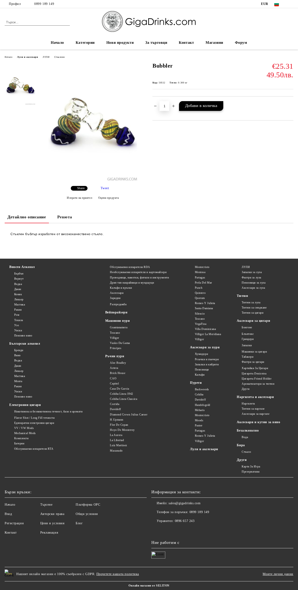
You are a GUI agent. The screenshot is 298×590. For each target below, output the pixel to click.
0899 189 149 (44, 4)
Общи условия (87, 514)
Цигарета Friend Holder (256, 378)
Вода (245, 437)
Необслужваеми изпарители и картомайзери (138, 272)
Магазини (214, 43)
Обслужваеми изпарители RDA (130, 267)
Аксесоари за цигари (253, 320)
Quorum (200, 298)
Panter (199, 425)
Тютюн (242, 296)
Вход (8, 514)
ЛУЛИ (46, 57)
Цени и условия (52, 523)
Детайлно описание (26, 217)
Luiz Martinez (118, 445)
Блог (79, 523)
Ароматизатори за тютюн (258, 383)
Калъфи (200, 374)
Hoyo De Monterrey (122, 430)
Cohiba (199, 394)
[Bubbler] (92, 179)
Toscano (115, 332)
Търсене (46, 504)
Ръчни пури (114, 356)
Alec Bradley (118, 362)
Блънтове (248, 334)
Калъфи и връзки (121, 287)
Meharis (200, 410)
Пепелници (202, 369)
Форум (241, 43)
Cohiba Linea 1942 (121, 393)
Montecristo (202, 267)
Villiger (114, 338)
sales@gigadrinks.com (184, 503)
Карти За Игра (251, 466)
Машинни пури (117, 320)
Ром (16, 314)
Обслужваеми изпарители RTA (33, 448)
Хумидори (201, 354)
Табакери (247, 356)
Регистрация (14, 523)
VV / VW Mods (24, 428)
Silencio (200, 313)
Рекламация (49, 532)
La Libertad (117, 440)
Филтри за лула (251, 277)
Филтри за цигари (253, 362)
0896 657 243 (185, 521)
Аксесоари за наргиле (255, 413)
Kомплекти (21, 438)
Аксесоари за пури (205, 347)
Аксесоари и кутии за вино (258, 422)
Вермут (19, 278)
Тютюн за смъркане (254, 307)
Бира (241, 445)
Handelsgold (202, 405)
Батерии (19, 443)
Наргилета (248, 403)
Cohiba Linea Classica (123, 399)
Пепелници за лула (253, 282)
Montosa (200, 272)
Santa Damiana (204, 308)
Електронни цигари (25, 405)
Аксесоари (116, 293)
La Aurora (116, 435)
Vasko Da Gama (120, 343)
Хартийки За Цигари (255, 368)
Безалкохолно (248, 430)
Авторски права (52, 514)
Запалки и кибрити (207, 364)
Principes (115, 348)
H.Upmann (116, 419)
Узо (16, 325)
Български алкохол (24, 343)
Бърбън (19, 273)
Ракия (18, 309)
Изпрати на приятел (79, 197)
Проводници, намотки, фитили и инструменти (139, 277)
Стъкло (246, 451)
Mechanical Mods (25, 433)
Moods (199, 420)
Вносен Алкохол (22, 267)
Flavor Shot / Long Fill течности (34, 417)
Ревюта (64, 217)
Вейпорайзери (116, 312)
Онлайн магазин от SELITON (149, 585)
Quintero (200, 293)
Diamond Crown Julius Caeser (128, 414)
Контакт (186, 43)
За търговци (156, 43)
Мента (18, 381)
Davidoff (115, 409)
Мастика (19, 304)
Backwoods (202, 389)
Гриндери (248, 339)
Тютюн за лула (251, 302)
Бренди (18, 350)
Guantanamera (118, 327)
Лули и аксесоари (27, 57)
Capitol (114, 383)
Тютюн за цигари (252, 312)
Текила (18, 320)
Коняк (18, 294)
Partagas (200, 277)
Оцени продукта (108, 197)
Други (245, 389)
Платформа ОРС (88, 504)
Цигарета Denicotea (254, 373)
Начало (57, 43)
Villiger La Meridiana (208, 334)
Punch (198, 287)
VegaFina (200, 324)
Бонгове (247, 327)
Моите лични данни (278, 574)
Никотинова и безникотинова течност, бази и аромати (48, 411)
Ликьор (19, 299)
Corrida (114, 404)
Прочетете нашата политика (117, 574)
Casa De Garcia (119, 388)
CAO (113, 378)
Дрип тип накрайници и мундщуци (132, 282)
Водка (18, 284)
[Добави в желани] (290, 104)
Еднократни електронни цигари (34, 423)
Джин (17, 289)
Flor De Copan (119, 424)
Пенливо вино (23, 335)
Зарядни (115, 298)
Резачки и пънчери (207, 359)
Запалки (247, 345)
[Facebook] (290, 4)
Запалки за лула (252, 272)
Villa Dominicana (205, 329)
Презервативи (250, 471)
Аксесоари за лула (253, 287)
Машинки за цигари (254, 351)
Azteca (114, 368)
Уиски (18, 330)
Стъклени (59, 57)
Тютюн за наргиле (253, 408)
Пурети (196, 382)
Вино (17, 355)
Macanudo (116, 450)
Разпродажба (118, 304)
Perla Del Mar (203, 282)
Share (81, 188)
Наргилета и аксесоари (255, 397)
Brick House (117, 373)
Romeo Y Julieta (205, 303)
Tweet (105, 188)
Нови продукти (120, 43)
